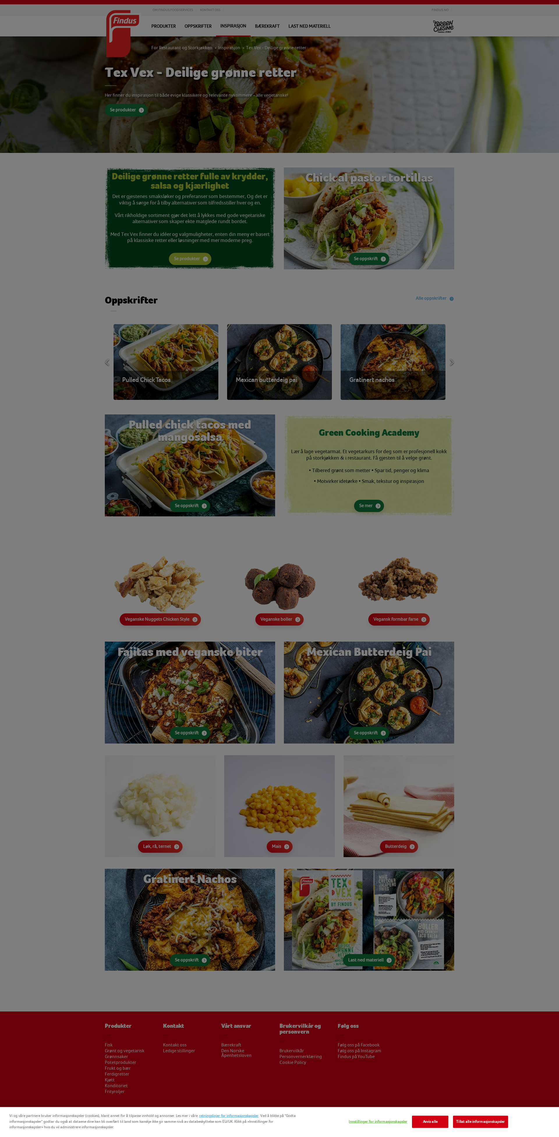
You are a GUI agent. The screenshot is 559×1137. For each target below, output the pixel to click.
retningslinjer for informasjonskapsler (229, 1116)
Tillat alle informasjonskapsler (480, 1122)
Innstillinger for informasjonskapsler (378, 1122)
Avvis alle (430, 1122)
